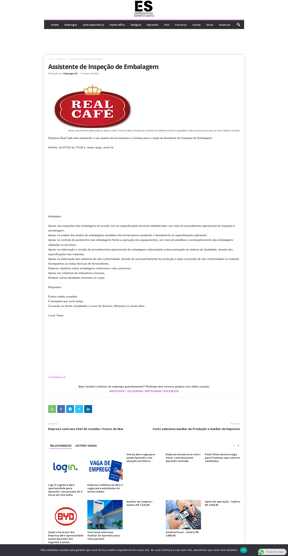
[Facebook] (61, 409)
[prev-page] (233, 446)
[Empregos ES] (144, 9)
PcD (166, 24)
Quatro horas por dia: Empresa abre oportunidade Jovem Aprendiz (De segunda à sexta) (65, 537)
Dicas (209, 24)
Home (55, 24)
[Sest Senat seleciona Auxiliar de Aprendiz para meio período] (105, 514)
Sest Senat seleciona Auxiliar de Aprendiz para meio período (103, 535)
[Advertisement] (144, 42)
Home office (117, 24)
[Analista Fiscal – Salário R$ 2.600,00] (183, 514)
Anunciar (224, 24)
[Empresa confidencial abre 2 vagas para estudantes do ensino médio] (105, 467)
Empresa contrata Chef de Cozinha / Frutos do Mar (85, 429)
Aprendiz (152, 24)
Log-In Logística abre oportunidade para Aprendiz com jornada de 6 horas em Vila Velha (65, 490)
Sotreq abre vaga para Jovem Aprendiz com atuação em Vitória (141, 458)
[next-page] (238, 446)
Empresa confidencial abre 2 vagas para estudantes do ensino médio (105, 488)
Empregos (70, 24)
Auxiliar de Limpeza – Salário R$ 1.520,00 (140, 503)
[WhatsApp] (52, 409)
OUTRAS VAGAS (86, 445)
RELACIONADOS (61, 445)
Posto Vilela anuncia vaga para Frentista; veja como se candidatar (222, 458)
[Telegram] (70, 409)
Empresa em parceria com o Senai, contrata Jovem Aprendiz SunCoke (183, 458)
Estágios (136, 24)
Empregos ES (70, 73)
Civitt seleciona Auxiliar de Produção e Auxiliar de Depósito (196, 429)
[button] (238, 24)
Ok (243, 549)
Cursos (196, 24)
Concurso (181, 24)
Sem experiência (93, 24)
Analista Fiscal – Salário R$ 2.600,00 (182, 533)
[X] (79, 409)
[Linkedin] (88, 409)
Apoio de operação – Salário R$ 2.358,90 (222, 503)
